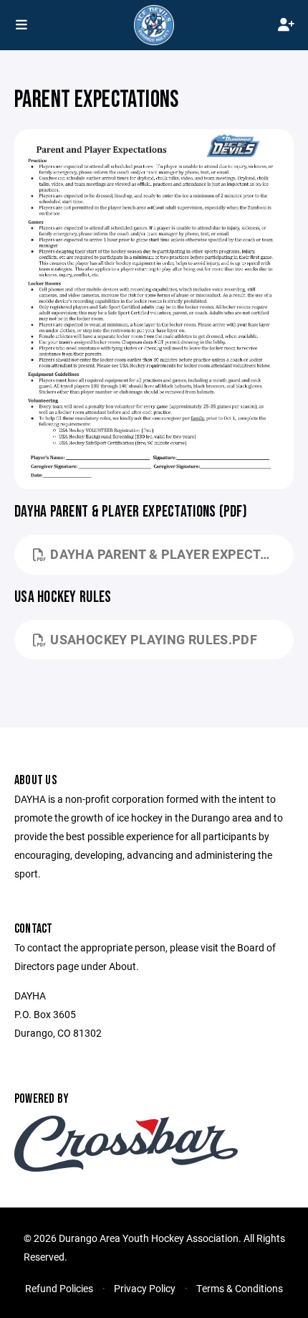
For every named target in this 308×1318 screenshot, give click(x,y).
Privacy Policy (144, 1288)
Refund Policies (59, 1288)
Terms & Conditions (239, 1288)
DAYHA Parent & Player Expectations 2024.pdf (172, 553)
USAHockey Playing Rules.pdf (153, 639)
